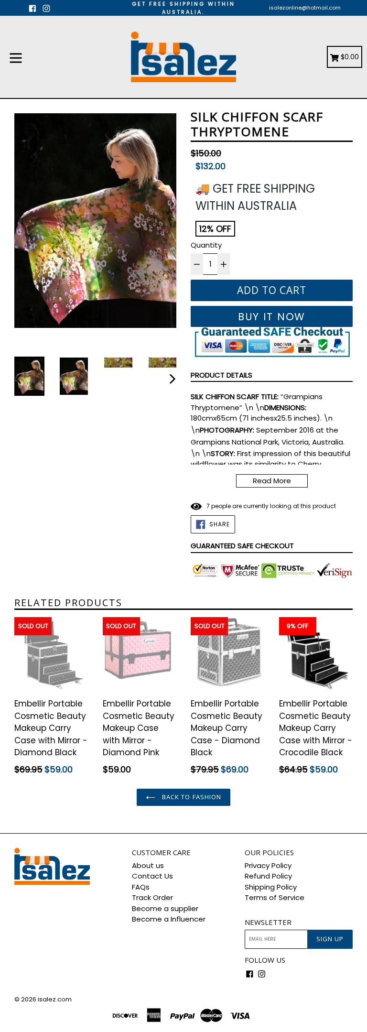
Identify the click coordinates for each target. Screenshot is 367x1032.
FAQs (141, 887)
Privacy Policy (268, 865)
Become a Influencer (168, 919)
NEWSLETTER (268, 922)
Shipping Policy (271, 887)
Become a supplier (165, 908)
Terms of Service (274, 897)
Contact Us (152, 876)
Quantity (206, 245)
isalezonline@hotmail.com (305, 7)
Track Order (152, 897)
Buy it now (271, 317)
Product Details (221, 375)
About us (148, 865)
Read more (272, 481)
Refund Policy (268, 876)
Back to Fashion (190, 797)
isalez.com (55, 999)
